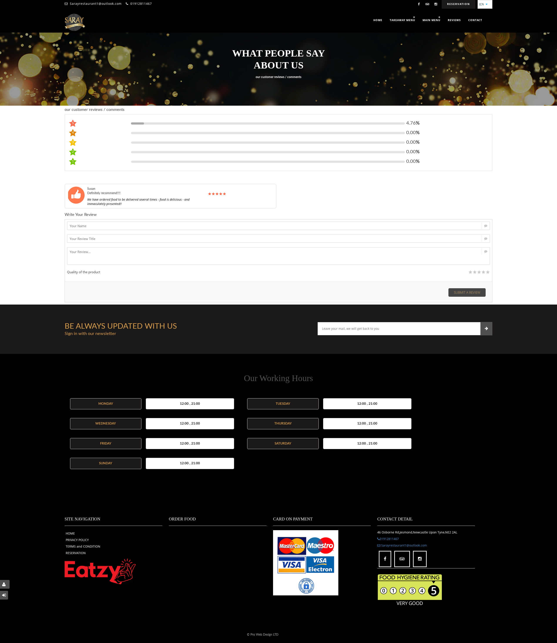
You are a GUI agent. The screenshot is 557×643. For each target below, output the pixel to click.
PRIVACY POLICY (77, 540)
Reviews (454, 20)
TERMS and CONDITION (83, 546)
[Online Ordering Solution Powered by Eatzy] (100, 572)
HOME (70, 533)
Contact (475, 20)
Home (377, 20)
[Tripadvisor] (427, 4)
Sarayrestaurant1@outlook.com (96, 4)
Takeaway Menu (402, 20)
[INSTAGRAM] (435, 4)
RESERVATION (76, 553)
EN (483, 4)
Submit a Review (467, 292)
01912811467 (141, 4)
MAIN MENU (431, 20)
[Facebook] (418, 4)
